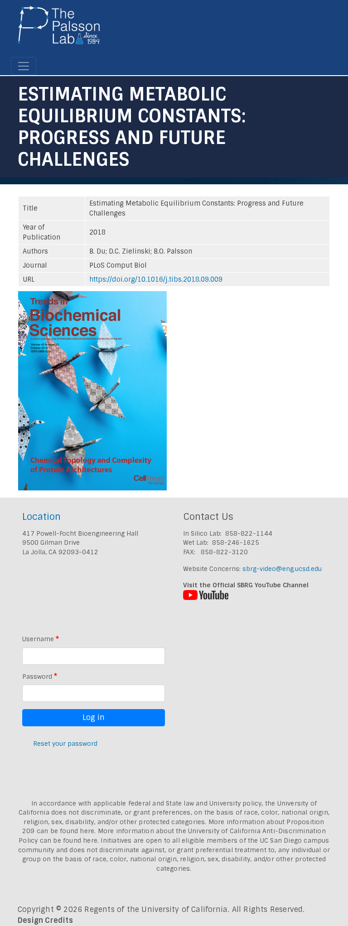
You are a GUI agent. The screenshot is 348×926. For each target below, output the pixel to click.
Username (38, 639)
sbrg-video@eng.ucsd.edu (282, 569)
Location (41, 516)
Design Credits (45, 920)
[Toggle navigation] (23, 66)
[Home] (59, 28)
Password (37, 676)
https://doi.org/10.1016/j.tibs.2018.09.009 (155, 279)
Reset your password (65, 743)
